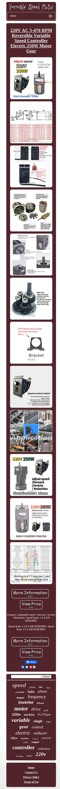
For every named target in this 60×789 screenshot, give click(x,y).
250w (25, 742)
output (35, 742)
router (47, 738)
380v (40, 687)
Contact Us (31, 772)
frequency (37, 696)
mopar (20, 697)
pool (46, 710)
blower (40, 703)
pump (32, 687)
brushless (25, 738)
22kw (14, 738)
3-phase (35, 739)
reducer (40, 733)
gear (23, 726)
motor (21, 708)
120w (16, 714)
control (37, 727)
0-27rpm (19, 756)
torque (48, 688)
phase (42, 691)
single (38, 721)
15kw (48, 722)
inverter (26, 702)
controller (23, 747)
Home (31, 767)
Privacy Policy (31, 777)
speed (19, 685)
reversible (19, 692)
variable (21, 720)
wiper (29, 755)
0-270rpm (44, 714)
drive (36, 708)
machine (29, 714)
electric (23, 732)
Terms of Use (31, 782)
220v (41, 754)
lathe (31, 691)
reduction (44, 748)
